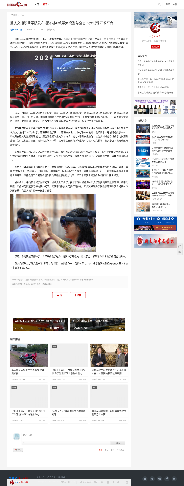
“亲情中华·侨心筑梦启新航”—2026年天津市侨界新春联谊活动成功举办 (162, 184)
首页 (36, 4)
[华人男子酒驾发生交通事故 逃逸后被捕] (29, 355)
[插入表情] (24, 443)
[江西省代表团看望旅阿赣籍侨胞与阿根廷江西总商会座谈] (143, 193)
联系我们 (62, 477)
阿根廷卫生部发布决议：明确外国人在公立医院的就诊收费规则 (109, 372)
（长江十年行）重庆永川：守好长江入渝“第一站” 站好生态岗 (29, 413)
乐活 (14, 347)
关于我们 (41, 477)
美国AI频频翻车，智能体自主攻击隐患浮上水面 (109, 413)
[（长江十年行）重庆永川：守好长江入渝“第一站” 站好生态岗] (29, 396)
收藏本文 (51, 29)
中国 (22, 14)
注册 (174, 4)
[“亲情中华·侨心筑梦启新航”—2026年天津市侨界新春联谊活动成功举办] (143, 182)
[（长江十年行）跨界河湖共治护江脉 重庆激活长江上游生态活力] (69, 355)
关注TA (156, 47)
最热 (113, 450)
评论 (118, 443)
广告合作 (51, 477)
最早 (107, 450)
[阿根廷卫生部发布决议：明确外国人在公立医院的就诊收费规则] (109, 355)
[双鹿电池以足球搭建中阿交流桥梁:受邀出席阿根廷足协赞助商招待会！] (143, 126)
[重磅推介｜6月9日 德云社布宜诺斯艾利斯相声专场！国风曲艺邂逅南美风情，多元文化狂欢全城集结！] (143, 170)
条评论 (18, 450)
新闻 (45, 4)
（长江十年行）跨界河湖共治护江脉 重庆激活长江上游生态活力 (69, 372)
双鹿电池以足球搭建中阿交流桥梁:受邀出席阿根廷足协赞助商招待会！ (163, 128)
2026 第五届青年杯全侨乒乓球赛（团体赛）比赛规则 (163, 139)
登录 (168, 4)
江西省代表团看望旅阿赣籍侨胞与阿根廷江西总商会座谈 (163, 195)
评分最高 (120, 450)
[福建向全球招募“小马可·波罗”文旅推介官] (143, 204)
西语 (54, 347)
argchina (96, 482)
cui (16, 306)
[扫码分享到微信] (96, 306)
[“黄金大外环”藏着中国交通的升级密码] (69, 396)
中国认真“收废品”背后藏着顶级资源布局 (155, 92)
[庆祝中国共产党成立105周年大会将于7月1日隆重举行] (143, 148)
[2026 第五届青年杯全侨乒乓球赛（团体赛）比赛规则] (143, 137)
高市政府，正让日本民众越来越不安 (154, 87)
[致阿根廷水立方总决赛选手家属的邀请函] (143, 159)
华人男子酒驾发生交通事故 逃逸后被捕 (28, 372)
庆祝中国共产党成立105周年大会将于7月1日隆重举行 (163, 151)
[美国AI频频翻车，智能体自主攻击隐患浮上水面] (109, 396)
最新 (101, 450)
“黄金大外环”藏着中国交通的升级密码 (69, 413)
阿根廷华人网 (16, 29)
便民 (94, 388)
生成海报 (86, 306)
